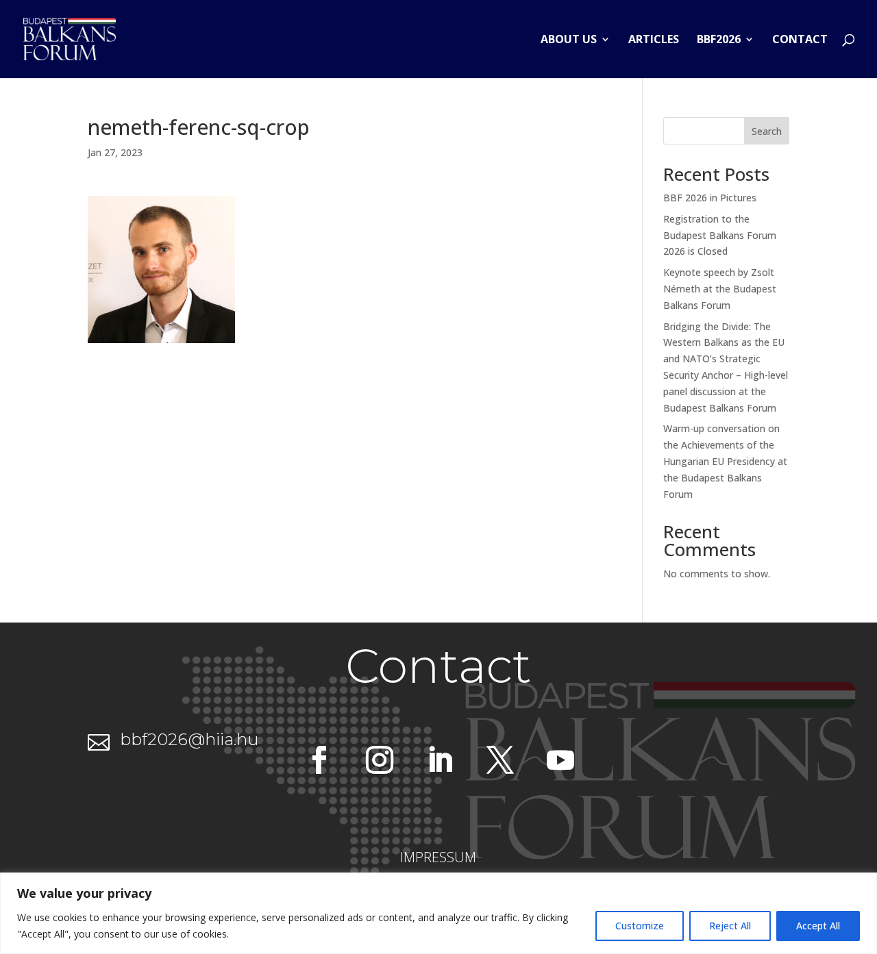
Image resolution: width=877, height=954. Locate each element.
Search (767, 131)
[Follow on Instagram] (379, 760)
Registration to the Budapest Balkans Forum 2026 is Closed (719, 235)
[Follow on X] (500, 760)
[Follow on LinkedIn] (439, 760)
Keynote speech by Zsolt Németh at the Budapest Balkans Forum (719, 289)
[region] (438, 913)
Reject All (730, 925)
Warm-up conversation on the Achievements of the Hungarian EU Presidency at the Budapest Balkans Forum (725, 461)
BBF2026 (719, 40)
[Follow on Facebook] (319, 760)
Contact (800, 40)
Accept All (818, 925)
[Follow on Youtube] (560, 760)
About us (569, 40)
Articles (653, 40)
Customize (639, 925)
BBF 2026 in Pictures (709, 197)
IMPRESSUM (438, 857)
